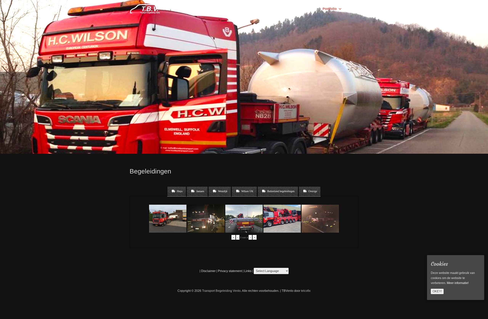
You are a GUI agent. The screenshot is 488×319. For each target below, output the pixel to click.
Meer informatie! (458, 283)
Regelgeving (307, 9)
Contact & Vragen (278, 9)
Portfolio (330, 9)
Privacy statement (230, 271)
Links (247, 271)
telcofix (306, 290)
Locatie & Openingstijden (240, 9)
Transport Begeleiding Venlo (221, 290)
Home (351, 9)
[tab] (176, 191)
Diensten (209, 9)
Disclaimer (208, 271)
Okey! (437, 291)
